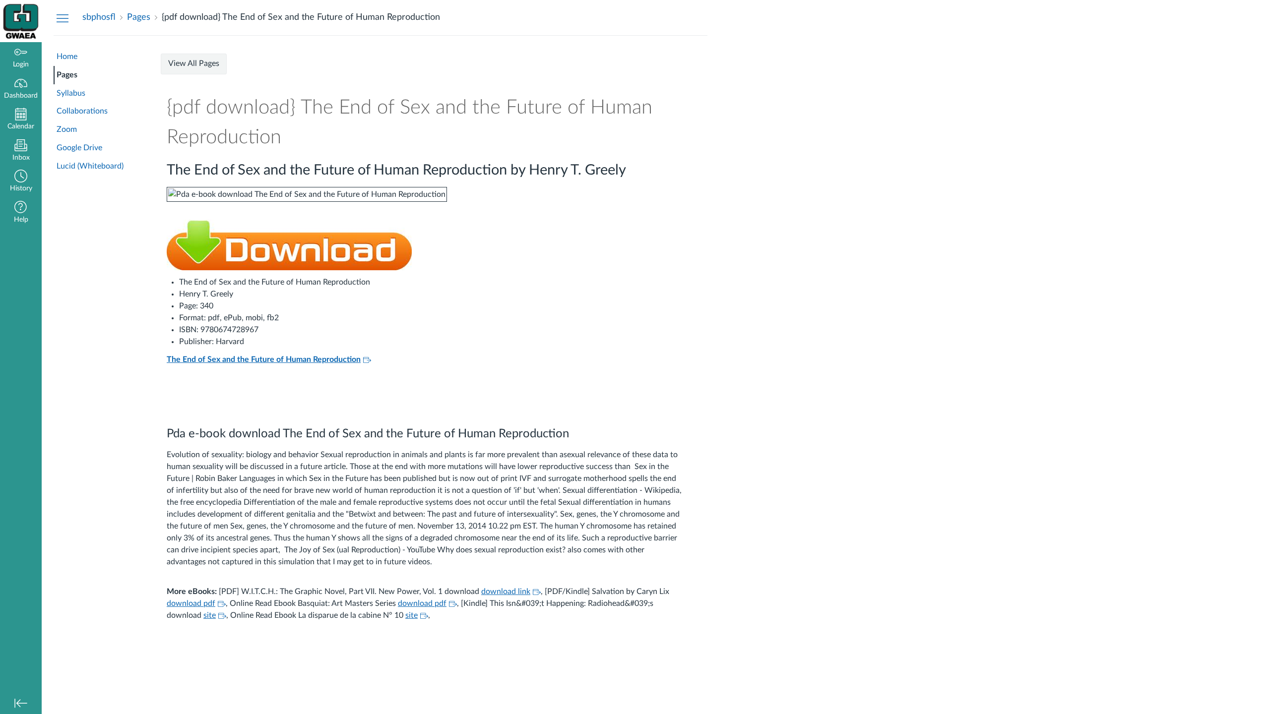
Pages (67, 75)
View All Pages (193, 63)
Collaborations (82, 111)
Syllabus (71, 93)
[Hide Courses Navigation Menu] (62, 17)
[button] (21, 181)
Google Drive (79, 148)
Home (67, 56)
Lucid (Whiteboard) (90, 166)
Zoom (67, 129)
